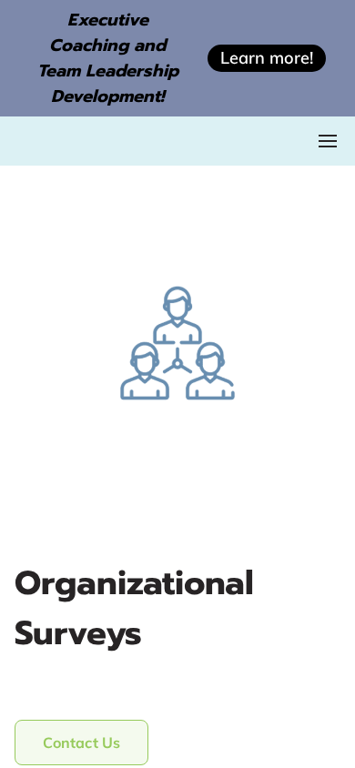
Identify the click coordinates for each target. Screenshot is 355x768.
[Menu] (328, 141)
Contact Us (81, 742)
